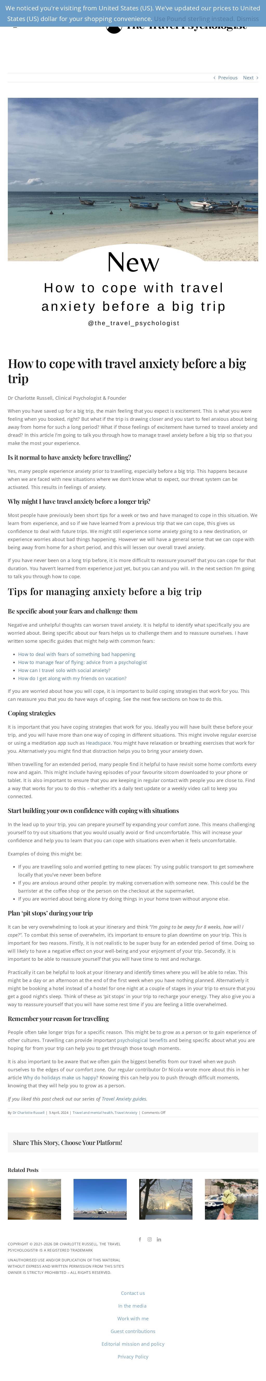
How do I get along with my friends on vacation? (72, 678)
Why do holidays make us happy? (60, 1077)
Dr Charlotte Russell (28, 1112)
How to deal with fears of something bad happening (76, 654)
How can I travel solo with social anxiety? (64, 670)
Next (248, 77)
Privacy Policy (133, 1357)
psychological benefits (143, 1040)
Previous (228, 77)
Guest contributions (133, 1331)
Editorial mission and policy (133, 1344)
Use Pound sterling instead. (194, 18)
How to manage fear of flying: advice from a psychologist (82, 662)
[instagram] (150, 1239)
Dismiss (248, 18)
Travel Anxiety (126, 1112)
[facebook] (140, 1239)
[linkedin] (159, 1239)
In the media (133, 1306)
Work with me (133, 1318)
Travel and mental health (93, 1112)
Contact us (133, 1293)
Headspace (98, 743)
